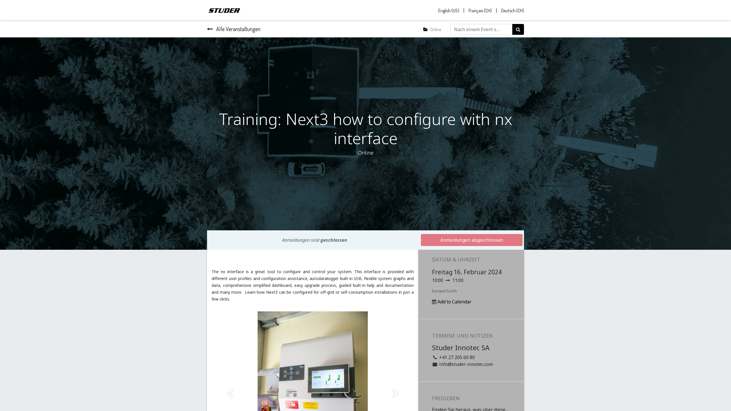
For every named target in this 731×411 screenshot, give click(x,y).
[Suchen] (518, 29)
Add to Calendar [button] (454, 302)
